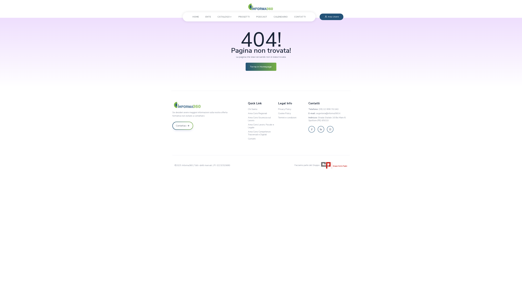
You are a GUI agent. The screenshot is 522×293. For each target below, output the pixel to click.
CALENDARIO (281, 16)
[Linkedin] (321, 129)
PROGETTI (244, 16)
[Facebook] (311, 129)
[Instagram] (330, 129)
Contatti (252, 138)
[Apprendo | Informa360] (261, 6)
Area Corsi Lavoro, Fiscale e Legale (261, 126)
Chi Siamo (252, 109)
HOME (195, 16)
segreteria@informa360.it (328, 113)
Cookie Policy (284, 113)
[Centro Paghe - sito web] (334, 165)
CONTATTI (300, 16)
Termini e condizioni (287, 117)
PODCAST (261, 16)
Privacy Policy (284, 109)
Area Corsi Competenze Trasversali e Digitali (259, 133)
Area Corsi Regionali (257, 113)
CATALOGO (223, 16)
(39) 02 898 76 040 (328, 109)
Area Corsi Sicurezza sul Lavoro (259, 119)
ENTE (208, 16)
